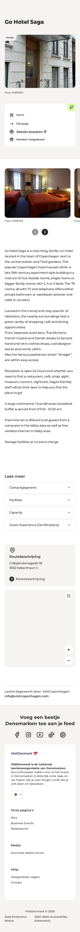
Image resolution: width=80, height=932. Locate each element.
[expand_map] (68, 596)
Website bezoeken (29, 131)
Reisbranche (19, 828)
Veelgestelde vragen (25, 877)
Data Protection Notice (16, 918)
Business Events (22, 823)
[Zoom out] (68, 660)
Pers (14, 817)
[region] (40, 628)
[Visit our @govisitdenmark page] (51, 734)
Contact (16, 882)
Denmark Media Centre (27, 853)
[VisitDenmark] (24, 753)
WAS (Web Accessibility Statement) (50, 918)
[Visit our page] (28, 734)
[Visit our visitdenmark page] (40, 734)
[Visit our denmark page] (17, 734)
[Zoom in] (68, 649)
